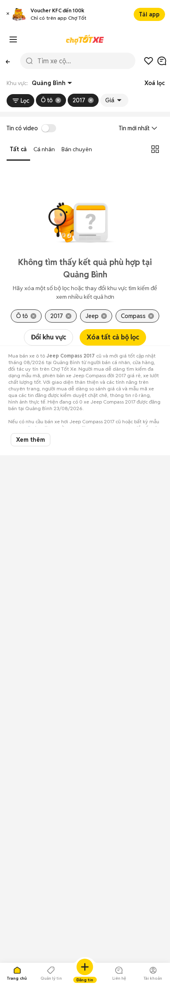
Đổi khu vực (48, 337)
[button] (8, 14)
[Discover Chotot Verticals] (13, 39)
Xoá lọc (154, 83)
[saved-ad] (148, 61)
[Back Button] (7, 61)
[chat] (162, 60)
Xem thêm (30, 439)
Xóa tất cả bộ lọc (113, 337)
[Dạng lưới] (155, 149)
